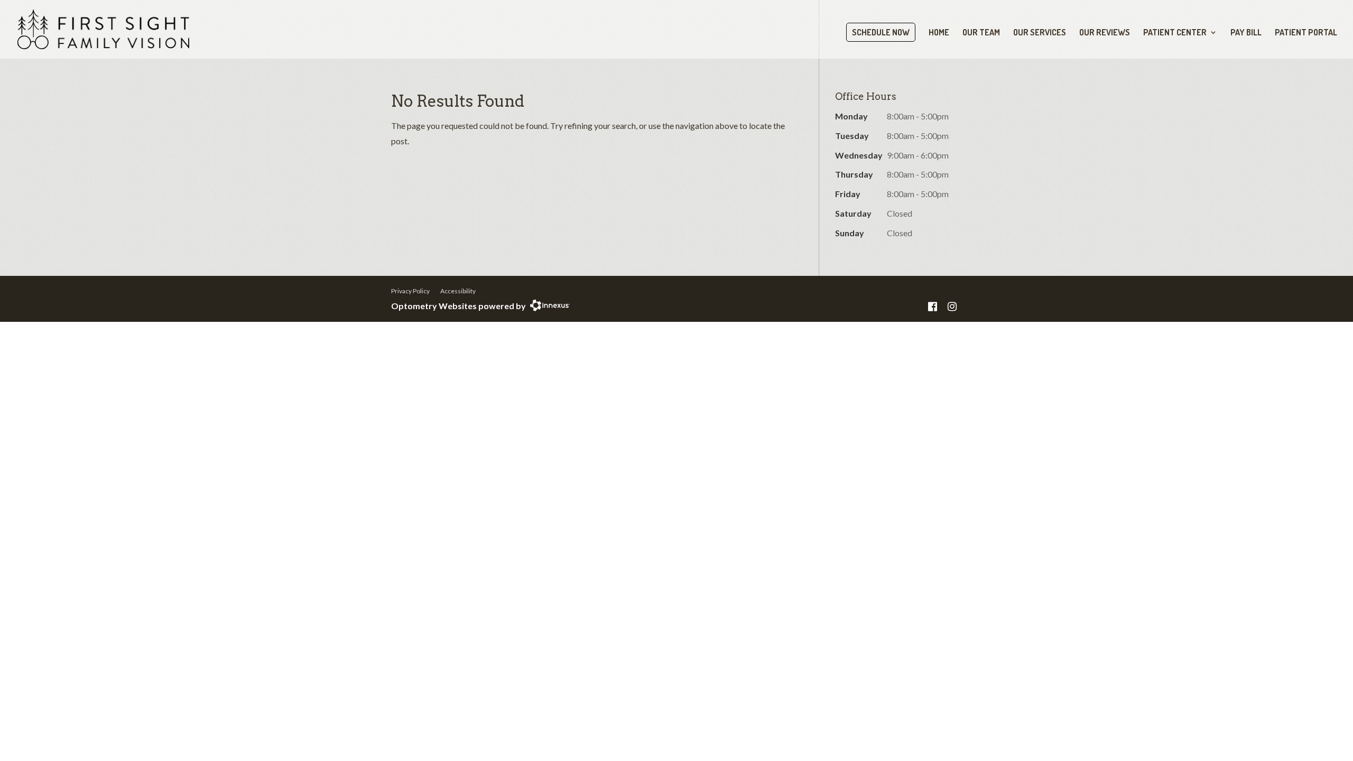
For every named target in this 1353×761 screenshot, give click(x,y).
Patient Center (1175, 33)
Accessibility (458, 291)
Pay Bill (1246, 33)
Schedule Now (881, 32)
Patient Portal (1306, 33)
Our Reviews (1104, 33)
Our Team (981, 33)
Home (939, 33)
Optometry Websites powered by (458, 306)
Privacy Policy (410, 291)
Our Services (1039, 33)
